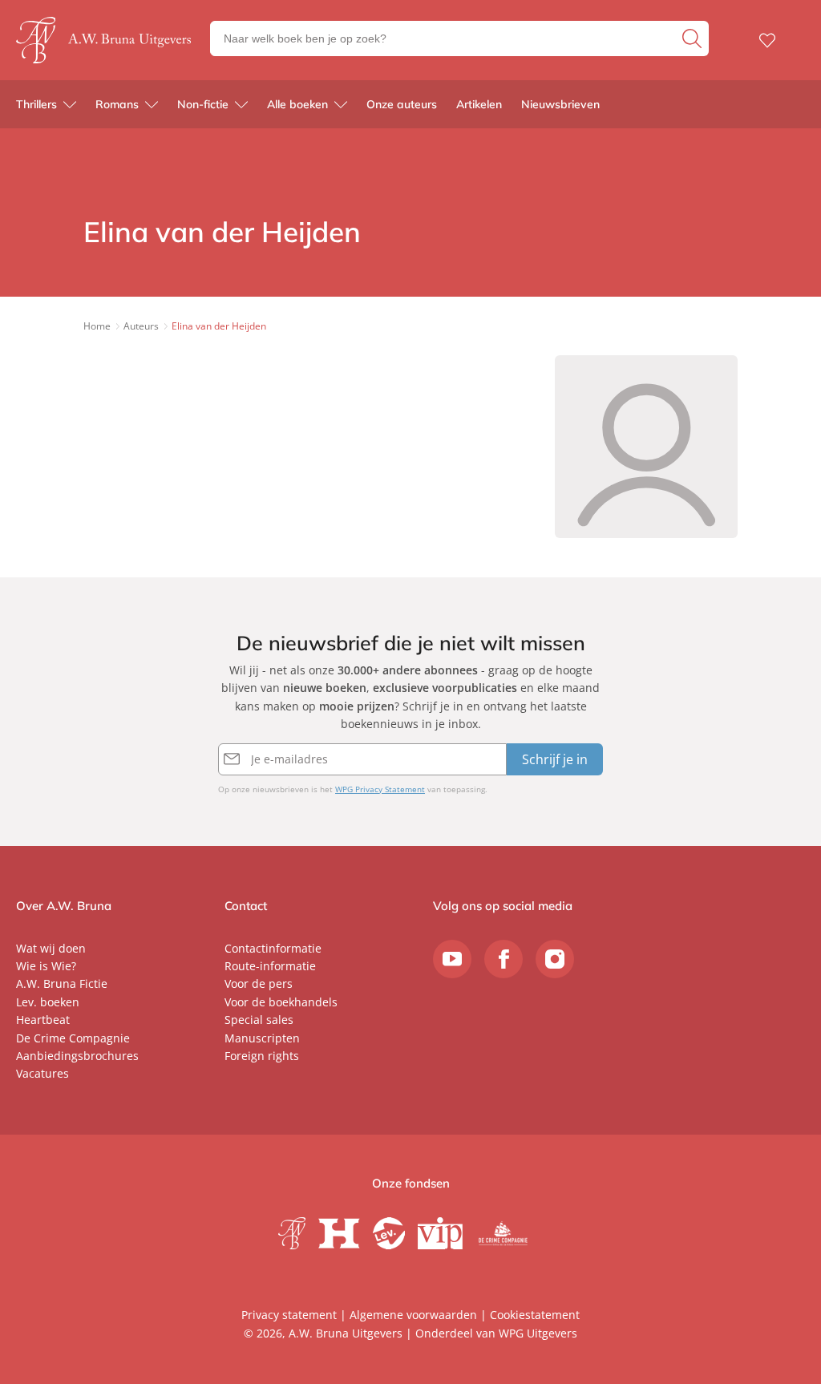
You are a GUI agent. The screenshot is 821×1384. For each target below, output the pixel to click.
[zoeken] (693, 38)
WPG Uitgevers (538, 1333)
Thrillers (36, 104)
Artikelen (479, 104)
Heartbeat (43, 1019)
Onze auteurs (401, 104)
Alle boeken (297, 104)
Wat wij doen (51, 948)
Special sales (258, 1019)
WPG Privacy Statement (380, 789)
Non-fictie (203, 104)
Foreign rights (261, 1055)
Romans (117, 104)
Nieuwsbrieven (560, 104)
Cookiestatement (535, 1314)
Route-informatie (270, 965)
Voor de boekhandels (281, 1002)
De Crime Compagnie (73, 1038)
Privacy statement (289, 1314)
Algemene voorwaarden (413, 1314)
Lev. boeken (47, 1002)
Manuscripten (262, 1038)
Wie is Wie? (46, 965)
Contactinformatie (273, 948)
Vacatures (42, 1073)
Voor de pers (258, 983)
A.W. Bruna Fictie (61, 983)
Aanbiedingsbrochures (77, 1055)
